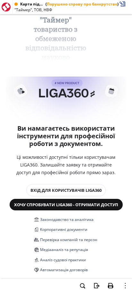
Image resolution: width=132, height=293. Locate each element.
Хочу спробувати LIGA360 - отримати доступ (66, 205)
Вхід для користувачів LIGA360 (66, 190)
